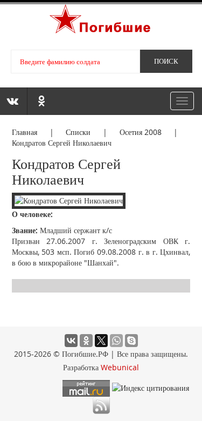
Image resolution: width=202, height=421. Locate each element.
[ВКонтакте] (71, 340)
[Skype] (131, 340)
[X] (101, 340)
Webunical (120, 367)
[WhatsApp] (116, 340)
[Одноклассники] (86, 340)
